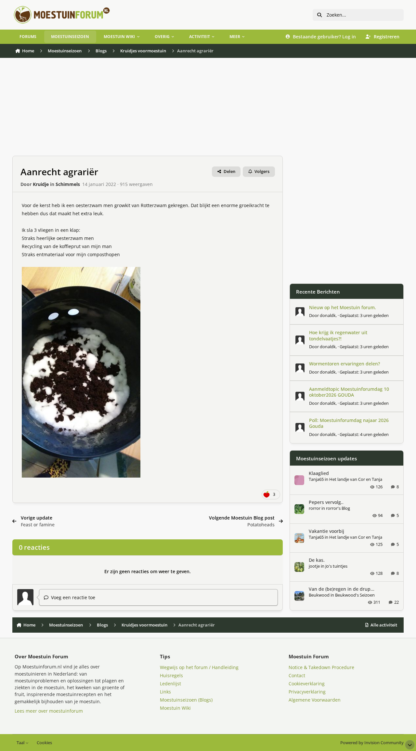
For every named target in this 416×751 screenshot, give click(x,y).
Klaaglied (319, 473)
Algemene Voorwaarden (315, 700)
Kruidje (41, 184)
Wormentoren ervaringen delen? (344, 364)
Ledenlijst (170, 683)
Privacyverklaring (307, 692)
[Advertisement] (147, 110)
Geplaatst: (364, 315)
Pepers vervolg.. (326, 502)
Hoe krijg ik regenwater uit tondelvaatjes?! (338, 335)
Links (165, 692)
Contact (297, 675)
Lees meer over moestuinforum (49, 711)
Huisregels (171, 675)
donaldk (328, 315)
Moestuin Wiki (175, 708)
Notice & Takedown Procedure (321, 667)
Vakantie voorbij (326, 531)
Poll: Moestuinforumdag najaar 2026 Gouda (349, 423)
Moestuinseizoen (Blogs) (186, 700)
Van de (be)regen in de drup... (341, 589)
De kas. (317, 560)
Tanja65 (316, 479)
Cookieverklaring (307, 683)
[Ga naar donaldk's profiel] (300, 311)
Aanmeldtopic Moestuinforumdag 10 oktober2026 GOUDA (349, 392)
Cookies (44, 742)
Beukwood (319, 595)
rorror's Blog (338, 508)
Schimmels (68, 184)
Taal (21, 742)
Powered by (372, 742)
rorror (314, 508)
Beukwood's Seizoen (355, 595)
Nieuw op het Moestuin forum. (342, 307)
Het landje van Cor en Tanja (355, 479)
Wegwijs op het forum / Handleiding (199, 667)
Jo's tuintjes (336, 566)
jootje (314, 566)
